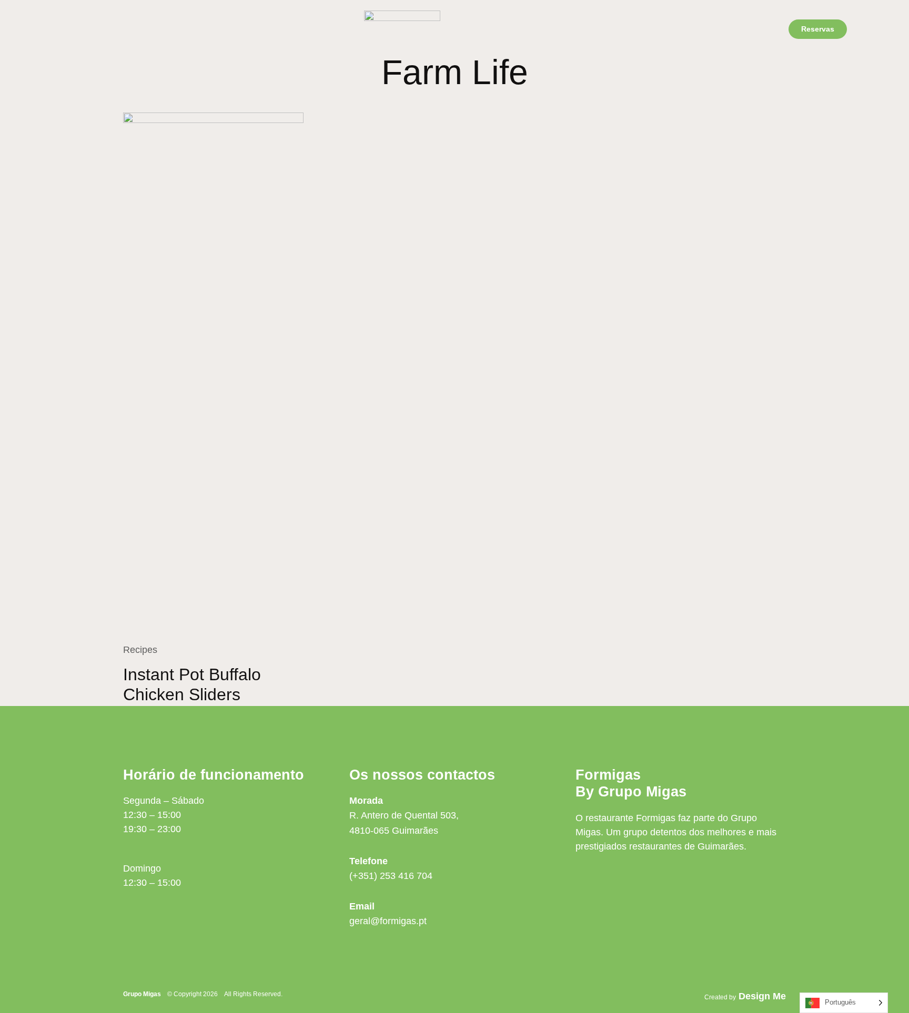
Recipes (140, 649)
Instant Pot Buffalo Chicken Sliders (192, 684)
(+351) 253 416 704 (390, 876)
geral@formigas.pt (388, 921)
